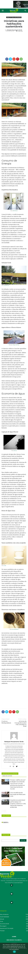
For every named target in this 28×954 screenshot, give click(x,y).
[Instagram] (14, 766)
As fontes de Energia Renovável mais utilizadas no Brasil (20, 724)
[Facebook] (10, 766)
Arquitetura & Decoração (14, 17)
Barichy (15, 450)
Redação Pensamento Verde (14, 30)
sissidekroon (6, 285)
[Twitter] (17, 766)
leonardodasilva (15, 629)
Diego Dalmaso (16, 344)
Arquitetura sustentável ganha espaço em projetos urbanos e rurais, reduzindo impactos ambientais (18, 803)
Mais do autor (7, 776)
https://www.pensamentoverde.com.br (14, 744)
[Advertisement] (14, 45)
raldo (5, 565)
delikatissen (15, 210)
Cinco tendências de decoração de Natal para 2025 (17, 794)
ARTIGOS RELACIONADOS (9, 773)
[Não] (26, 948)
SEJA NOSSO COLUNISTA (14, 940)
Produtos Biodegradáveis (6, 722)
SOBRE (14, 936)
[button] (25, 11)
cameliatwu (6, 117)
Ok (14, 951)
